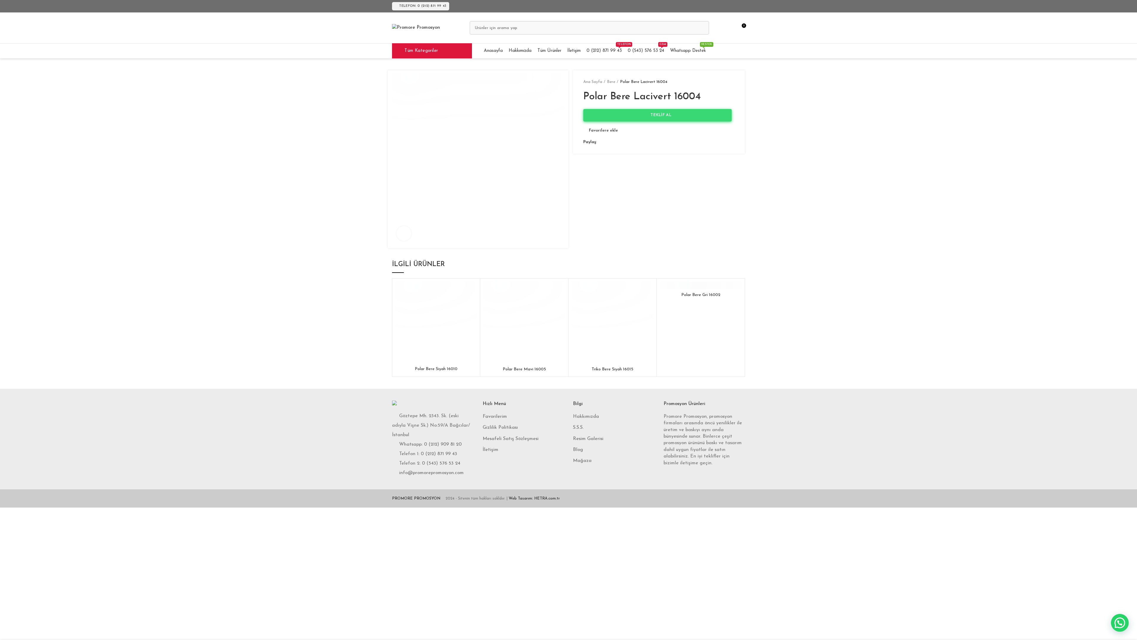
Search (701, 28)
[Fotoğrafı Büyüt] (403, 233)
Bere (611, 82)
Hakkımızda (586, 416)
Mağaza (582, 460)
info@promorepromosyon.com (431, 473)
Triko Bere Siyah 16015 (612, 369)
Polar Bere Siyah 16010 (436, 369)
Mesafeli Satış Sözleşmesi (511, 438)
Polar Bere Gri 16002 (700, 295)
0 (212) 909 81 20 (443, 444)
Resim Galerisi (588, 438)
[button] (1120, 623)
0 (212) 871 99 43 (439, 454)
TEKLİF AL (659, 115)
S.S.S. (578, 427)
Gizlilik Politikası (500, 427)
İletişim (490, 449)
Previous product (720, 82)
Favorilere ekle (603, 131)
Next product (732, 82)
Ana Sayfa (592, 82)
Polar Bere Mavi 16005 (524, 369)
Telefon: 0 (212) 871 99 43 (422, 6)
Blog (578, 449)
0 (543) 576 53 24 (441, 463)
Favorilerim (495, 416)
